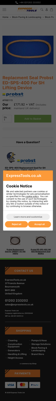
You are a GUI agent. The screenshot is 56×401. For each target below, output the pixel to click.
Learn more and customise (28, 216)
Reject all (16, 224)
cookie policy (32, 196)
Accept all (39, 224)
